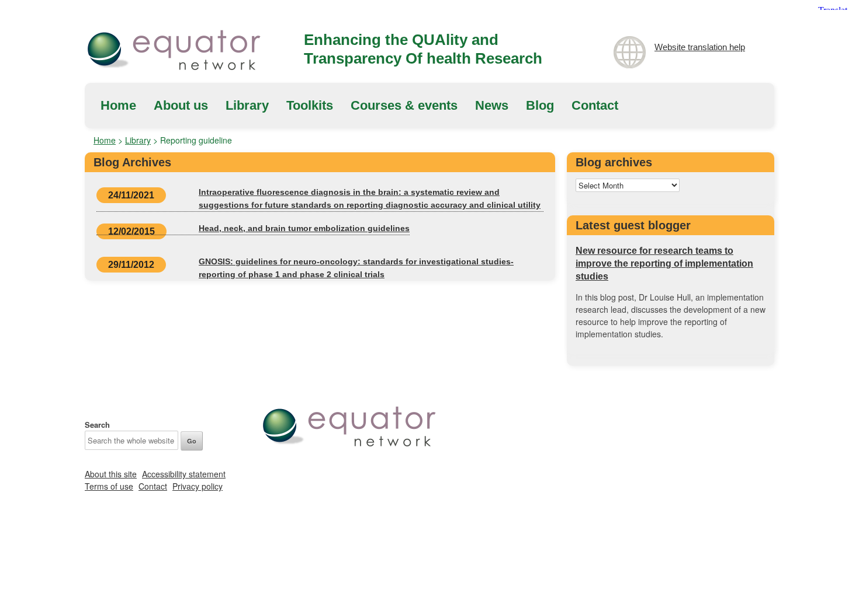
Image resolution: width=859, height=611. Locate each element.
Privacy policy (197, 486)
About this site (111, 474)
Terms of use (109, 486)
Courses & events (404, 105)
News (491, 105)
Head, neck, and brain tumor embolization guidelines (304, 228)
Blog (540, 105)
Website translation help (699, 47)
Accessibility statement (184, 474)
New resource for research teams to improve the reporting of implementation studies (664, 263)
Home (118, 105)
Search (97, 424)
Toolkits (309, 105)
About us (181, 105)
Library (247, 105)
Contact (594, 105)
